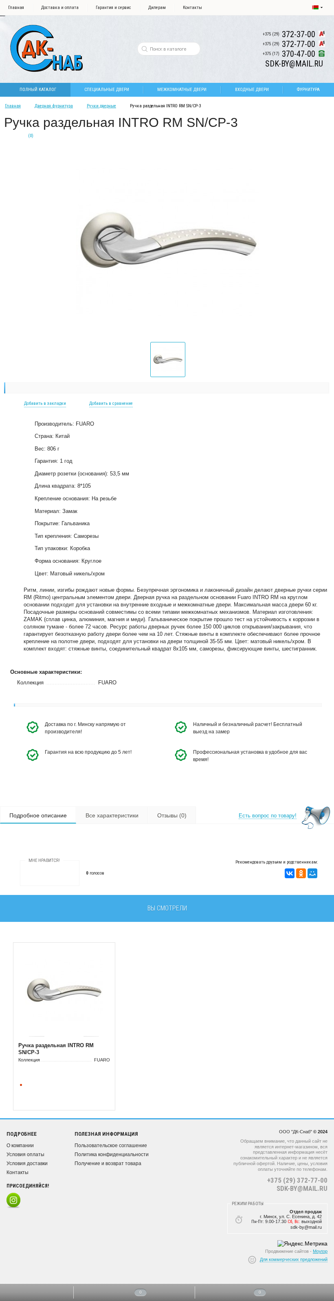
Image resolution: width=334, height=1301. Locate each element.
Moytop (320, 1251)
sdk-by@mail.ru (306, 1227)
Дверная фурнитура (54, 106)
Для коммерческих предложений (293, 1259)
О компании (20, 1145)
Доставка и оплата (60, 7)
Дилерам (157, 7)
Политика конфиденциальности (112, 1154)
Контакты (192, 7)
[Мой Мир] (312, 873)
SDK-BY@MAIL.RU (302, 1188)
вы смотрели (167, 908)
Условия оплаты (25, 1154)
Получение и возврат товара (108, 1163)
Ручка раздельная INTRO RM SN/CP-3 (56, 1048)
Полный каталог (38, 89)
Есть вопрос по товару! (268, 816)
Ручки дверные (101, 106)
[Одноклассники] (301, 873)
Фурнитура (308, 89)
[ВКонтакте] (289, 873)
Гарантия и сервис (113, 7)
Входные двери (252, 89)
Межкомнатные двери (182, 89)
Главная (16, 7)
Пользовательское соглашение (111, 1145)
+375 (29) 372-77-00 (297, 1180)
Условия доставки (27, 1163)
